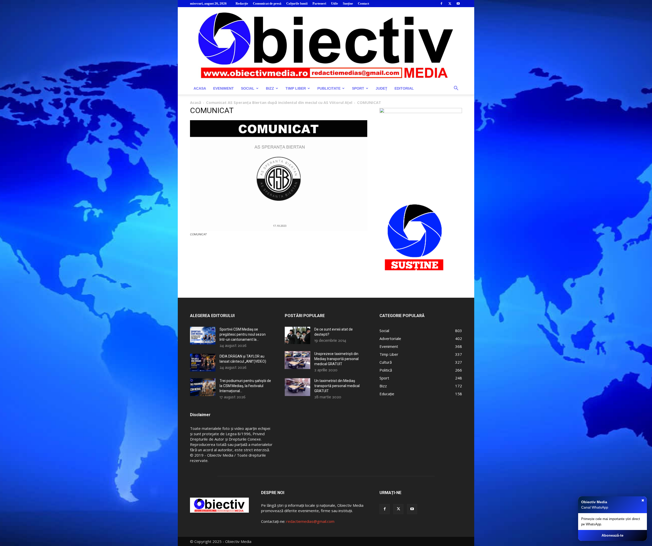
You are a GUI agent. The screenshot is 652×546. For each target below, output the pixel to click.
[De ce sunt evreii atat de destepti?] (297, 335)
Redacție (242, 3)
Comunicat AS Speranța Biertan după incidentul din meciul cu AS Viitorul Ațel (279, 102)
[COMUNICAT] (278, 229)
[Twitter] (450, 3)
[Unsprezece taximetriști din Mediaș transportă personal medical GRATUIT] (297, 360)
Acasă (195, 102)
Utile (334, 3)
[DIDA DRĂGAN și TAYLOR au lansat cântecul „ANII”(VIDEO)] (202, 363)
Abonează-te (612, 535)
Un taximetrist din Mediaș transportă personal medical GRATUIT (337, 386)
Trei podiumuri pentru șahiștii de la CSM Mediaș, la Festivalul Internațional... (245, 386)
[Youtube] (458, 3)
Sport (358, 88)
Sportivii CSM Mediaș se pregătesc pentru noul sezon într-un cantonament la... (243, 334)
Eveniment (223, 88)
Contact (363, 3)
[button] (456, 88)
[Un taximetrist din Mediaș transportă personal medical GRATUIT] (297, 387)
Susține (348, 3)
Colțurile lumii (297, 3)
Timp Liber (296, 88)
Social (247, 88)
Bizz (270, 88)
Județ (381, 88)
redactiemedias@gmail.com (310, 521)
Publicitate (329, 88)
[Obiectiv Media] (326, 44)
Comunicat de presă (267, 3)
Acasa (200, 88)
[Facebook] (441, 3)
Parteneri (319, 3)
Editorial (404, 88)
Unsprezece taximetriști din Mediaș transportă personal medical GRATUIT (336, 359)
